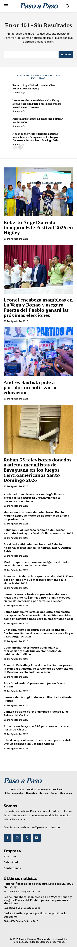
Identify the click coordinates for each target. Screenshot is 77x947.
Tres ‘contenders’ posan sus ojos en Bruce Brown (34, 684)
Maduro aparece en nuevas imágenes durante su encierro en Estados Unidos (36, 563)
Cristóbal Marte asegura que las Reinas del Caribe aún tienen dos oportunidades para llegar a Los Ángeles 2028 (38, 633)
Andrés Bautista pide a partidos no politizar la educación (37, 120)
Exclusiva (9, 921)
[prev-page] (15, 147)
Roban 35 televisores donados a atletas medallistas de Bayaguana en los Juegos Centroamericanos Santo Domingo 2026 (35, 137)
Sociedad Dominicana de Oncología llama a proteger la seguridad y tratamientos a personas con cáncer (34, 498)
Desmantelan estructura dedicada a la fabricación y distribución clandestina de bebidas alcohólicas (33, 651)
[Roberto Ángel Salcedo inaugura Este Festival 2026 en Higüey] (38, 191)
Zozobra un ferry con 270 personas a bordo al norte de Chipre (36, 727)
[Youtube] (37, 838)
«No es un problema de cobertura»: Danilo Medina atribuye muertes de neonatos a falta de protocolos (36, 515)
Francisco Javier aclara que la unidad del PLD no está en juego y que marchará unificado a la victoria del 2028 (38, 580)
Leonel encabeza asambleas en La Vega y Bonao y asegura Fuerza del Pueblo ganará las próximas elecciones (37, 103)
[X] (27, 838)
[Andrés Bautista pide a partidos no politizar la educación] (38, 351)
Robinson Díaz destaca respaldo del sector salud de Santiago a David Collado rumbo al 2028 (38, 531)
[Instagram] (17, 838)
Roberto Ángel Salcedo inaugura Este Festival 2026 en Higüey (34, 87)
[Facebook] (7, 838)
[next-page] (20, 147)
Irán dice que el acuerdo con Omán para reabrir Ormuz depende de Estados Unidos (37, 742)
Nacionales (10, 891)
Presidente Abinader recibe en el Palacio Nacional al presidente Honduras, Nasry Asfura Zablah (37, 547)
